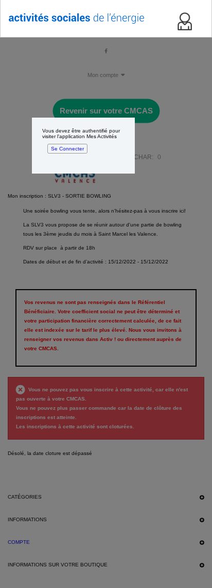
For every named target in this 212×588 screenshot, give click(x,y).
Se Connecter (67, 148)
